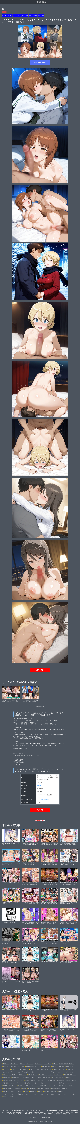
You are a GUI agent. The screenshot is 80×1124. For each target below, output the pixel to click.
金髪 (43, 15)
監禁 (61, 1077)
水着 (46, 1072)
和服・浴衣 (44, 1085)
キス (68, 1080)
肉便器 (61, 1072)
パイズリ (10, 15)
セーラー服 (53, 1085)
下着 (40, 1091)
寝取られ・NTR (8, 1088)
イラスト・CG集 (23, 1069)
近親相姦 (33, 1091)
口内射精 (15, 1077)
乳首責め (62, 1083)
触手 (24, 1088)
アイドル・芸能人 (49, 1080)
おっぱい (4, 15)
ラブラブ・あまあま (24, 1072)
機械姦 (64, 1088)
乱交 (5, 1074)
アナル (21, 1066)
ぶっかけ (47, 1063)
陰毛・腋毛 (27, 1083)
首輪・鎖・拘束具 (8, 1091)
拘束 (54, 1066)
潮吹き (53, 1072)
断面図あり (60, 1080)
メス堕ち (36, 1083)
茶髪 (39, 15)
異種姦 (60, 1091)
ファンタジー (24, 1077)
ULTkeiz (4, 11)
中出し (19, 15)
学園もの (12, 1066)
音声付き (13, 1096)
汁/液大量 (21, 1085)
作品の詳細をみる (40, 62)
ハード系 (73, 1094)
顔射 (74, 1080)
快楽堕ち (69, 1066)
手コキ (39, 1080)
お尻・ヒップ (32, 1074)
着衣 (43, 1069)
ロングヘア (44, 1094)
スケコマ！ (41, 1117)
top (30, 1117)
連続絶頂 (6, 1077)
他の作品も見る (40, 706)
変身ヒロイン (45, 1083)
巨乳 (30, 15)
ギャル (6, 1072)
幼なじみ (21, 1094)
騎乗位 (62, 1069)
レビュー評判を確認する (43, 799)
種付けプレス (17, 1083)
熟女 (55, 1069)
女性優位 (19, 1091)
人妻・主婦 (46, 1066)
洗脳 (68, 1077)
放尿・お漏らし (55, 1088)
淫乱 (36, 1094)
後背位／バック (37, 1072)
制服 (23, 15)
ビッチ (70, 1069)
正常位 (13, 1072)
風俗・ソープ (63, 1085)
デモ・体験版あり (43, 1088)
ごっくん (29, 1094)
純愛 (71, 1085)
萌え (27, 1080)
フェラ (15, 15)
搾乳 (28, 1085)
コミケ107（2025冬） (9, 1085)
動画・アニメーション (16, 1080)
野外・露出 (30, 1066)
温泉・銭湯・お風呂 (50, 1091)
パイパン (70, 1083)
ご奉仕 (17, 1088)
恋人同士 (35, 15)
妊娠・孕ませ (34, 1069)
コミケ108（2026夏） (9, 1094)
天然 (60, 1094)
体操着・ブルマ (36, 1077)
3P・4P (6, 1069)
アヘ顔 (61, 1066)
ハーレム (58, 1074)
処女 (37, 1066)
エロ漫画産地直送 (40, 2)
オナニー (69, 1072)
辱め (5, 1066)
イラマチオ (13, 1074)
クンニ (55, 1077)
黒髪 (5, 1080)
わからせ (35, 1085)
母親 (66, 1094)
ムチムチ (46, 1077)
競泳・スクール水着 (70, 1074)
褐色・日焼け (7, 1083)
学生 (27, 15)
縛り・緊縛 (43, 1074)
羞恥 (51, 1074)
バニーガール (32, 1088)
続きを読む (40, 670)
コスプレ (22, 1074)
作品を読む (40, 810)
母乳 (26, 1091)
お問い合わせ (48, 1117)
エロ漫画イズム (35, 1117)
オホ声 (5, 1096)
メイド (54, 1083)
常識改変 (52, 1094)
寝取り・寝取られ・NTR (66, 1063)
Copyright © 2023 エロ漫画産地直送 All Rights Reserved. (40, 1121)
